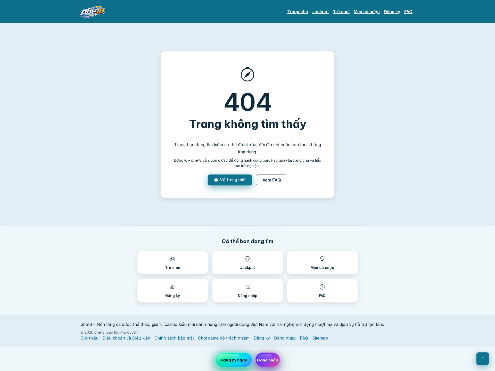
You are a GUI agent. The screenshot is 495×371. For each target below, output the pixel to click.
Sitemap (320, 338)
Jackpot (320, 11)
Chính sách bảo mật (174, 338)
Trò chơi (341, 11)
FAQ (408, 11)
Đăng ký (392, 11)
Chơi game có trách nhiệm (224, 338)
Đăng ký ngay (233, 360)
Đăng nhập (285, 338)
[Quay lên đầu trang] (482, 358)
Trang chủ (297, 11)
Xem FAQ (271, 180)
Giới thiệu (89, 338)
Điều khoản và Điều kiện (126, 338)
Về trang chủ (232, 179)
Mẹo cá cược (367, 11)
